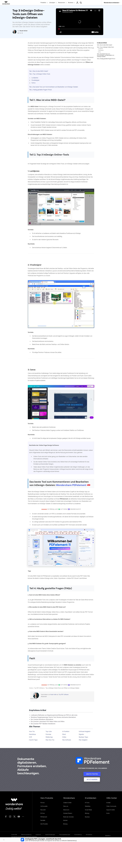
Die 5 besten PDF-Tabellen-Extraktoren (43, 723)
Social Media (88, 809)
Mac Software (66, 740)
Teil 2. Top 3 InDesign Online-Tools (39, 74)
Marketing (87, 806)
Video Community (111, 806)
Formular (48, 734)
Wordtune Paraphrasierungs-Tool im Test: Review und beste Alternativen (53, 717)
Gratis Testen (92, 774)
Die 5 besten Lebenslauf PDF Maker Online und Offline (47, 721)
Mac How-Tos (50, 740)
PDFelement (43, 817)
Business (87, 817)
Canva (33, 83)
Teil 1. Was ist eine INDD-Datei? (38, 71)
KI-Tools (87, 802)
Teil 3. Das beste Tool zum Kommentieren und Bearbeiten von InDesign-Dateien (53, 87)
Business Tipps (83, 737)
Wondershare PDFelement (71, 485)
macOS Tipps (33, 740)
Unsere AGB (14, 834)
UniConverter (43, 806)
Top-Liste (49, 731)
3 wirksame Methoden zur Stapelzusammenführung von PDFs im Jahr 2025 (54, 715)
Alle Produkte (44, 824)
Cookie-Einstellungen (50, 834)
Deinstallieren (89, 834)
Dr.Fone (42, 813)
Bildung (65, 824)
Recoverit (42, 809)
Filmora (42, 802)
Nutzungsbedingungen (64, 834)
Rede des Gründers (68, 817)
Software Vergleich (84, 731)
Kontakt (108, 802)
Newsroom (66, 809)
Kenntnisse (32, 734)
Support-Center (110, 809)
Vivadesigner (35, 80)
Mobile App (49, 737)
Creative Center (67, 802)
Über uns (65, 806)
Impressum (38, 834)
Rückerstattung (78, 834)
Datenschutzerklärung (26, 834)
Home (31, 688)
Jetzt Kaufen (92, 779)
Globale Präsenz (67, 813)
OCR (30, 737)
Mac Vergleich (83, 740)
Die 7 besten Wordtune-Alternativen (42, 719)
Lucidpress (34, 78)
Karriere (65, 820)
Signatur (81, 734)
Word (64, 734)
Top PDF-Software (39, 688)
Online (64, 737)
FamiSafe (42, 820)
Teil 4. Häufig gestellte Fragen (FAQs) (40, 89)
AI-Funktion (65, 731)
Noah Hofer (53, 694)
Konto (108, 813)
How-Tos (32, 731)
